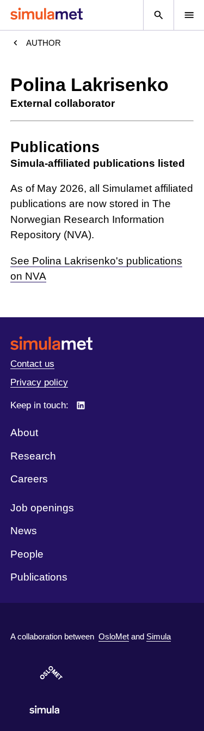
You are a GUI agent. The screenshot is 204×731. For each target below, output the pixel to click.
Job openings (42, 507)
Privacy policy (39, 382)
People (27, 554)
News (23, 530)
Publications (38, 577)
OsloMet (113, 636)
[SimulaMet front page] (102, 343)
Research (33, 456)
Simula (158, 636)
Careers (29, 479)
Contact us (32, 364)
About (24, 432)
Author (43, 42)
